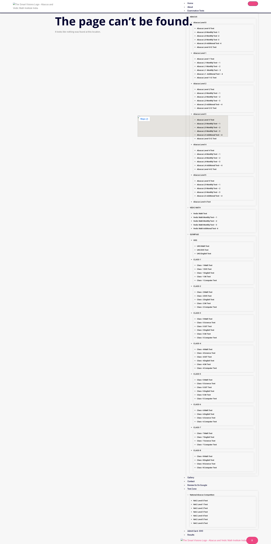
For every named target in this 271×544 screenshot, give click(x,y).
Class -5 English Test (205, 391)
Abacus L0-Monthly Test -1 (208, 32)
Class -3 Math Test (204, 319)
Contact (190, 481)
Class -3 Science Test (206, 323)
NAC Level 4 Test (200, 516)
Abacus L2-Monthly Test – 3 (208, 101)
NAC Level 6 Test (200, 523)
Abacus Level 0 (199, 22)
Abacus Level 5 (199, 175)
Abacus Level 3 (199, 114)
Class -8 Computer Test (207, 468)
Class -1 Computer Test (207, 280)
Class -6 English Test (205, 414)
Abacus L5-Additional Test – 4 (209, 196)
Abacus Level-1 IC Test (206, 78)
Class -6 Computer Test (207, 422)
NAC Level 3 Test (200, 512)
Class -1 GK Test (204, 277)
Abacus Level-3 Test (205, 120)
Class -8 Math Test (204, 456)
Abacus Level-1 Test (205, 59)
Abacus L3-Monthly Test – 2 (208, 127)
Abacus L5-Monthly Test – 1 (208, 185)
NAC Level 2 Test (200, 508)
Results (190, 535)
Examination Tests (195, 11)
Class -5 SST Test (204, 387)
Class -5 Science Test (206, 383)
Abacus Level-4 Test (205, 150)
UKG (195, 240)
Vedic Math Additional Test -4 (205, 228)
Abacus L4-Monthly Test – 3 (208, 162)
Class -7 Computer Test (207, 445)
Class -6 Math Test (204, 410)
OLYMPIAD (194, 234)
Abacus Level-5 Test (205, 181)
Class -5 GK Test (204, 395)
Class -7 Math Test (204, 433)
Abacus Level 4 (199, 144)
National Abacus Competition (202, 495)
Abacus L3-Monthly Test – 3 (208, 131)
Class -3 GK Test (204, 334)
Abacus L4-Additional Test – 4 (209, 165)
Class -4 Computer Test (207, 368)
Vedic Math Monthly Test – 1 (205, 217)
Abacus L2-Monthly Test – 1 (208, 93)
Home (190, 3)
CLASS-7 (197, 427)
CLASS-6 (197, 404)
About (190, 7)
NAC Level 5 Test (200, 519)
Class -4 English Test (205, 361)
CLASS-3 (197, 313)
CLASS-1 (197, 259)
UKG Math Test (203, 246)
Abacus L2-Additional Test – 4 (209, 104)
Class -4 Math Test (204, 349)
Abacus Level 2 (199, 84)
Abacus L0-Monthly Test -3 (208, 40)
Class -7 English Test (205, 437)
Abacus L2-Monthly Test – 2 (208, 97)
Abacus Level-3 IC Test (206, 139)
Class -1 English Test (205, 273)
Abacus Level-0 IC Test (206, 47)
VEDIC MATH (195, 208)
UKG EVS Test (202, 250)
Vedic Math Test (200, 213)
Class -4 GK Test (204, 364)
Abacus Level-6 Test (202, 202)
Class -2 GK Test (204, 303)
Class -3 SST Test (204, 326)
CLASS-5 (197, 374)
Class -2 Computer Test (207, 307)
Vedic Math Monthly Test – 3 (205, 225)
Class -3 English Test (205, 330)
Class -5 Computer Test (207, 399)
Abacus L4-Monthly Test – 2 (208, 158)
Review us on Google (197, 485)
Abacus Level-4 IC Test (206, 169)
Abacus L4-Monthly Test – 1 (208, 154)
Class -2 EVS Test (204, 296)
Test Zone (191, 489)
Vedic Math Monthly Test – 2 (205, 221)
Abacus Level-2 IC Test (206, 108)
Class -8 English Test (205, 460)
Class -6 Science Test (206, 418)
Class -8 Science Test (206, 464)
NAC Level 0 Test (200, 501)
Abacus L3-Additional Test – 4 (209, 135)
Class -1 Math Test (204, 265)
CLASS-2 (197, 286)
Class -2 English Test (205, 300)
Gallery (190, 477)
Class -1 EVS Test (204, 269)
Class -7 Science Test (206, 441)
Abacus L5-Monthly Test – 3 (208, 192)
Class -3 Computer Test (207, 338)
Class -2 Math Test (204, 292)
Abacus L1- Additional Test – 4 (210, 74)
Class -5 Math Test (204, 380)
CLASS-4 (197, 343)
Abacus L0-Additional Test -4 (209, 43)
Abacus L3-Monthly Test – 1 (208, 124)
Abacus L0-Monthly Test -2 (208, 36)
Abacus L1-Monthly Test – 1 (208, 63)
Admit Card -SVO (195, 531)
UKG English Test (204, 254)
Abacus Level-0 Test (205, 28)
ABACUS (193, 17)
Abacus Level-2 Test (205, 89)
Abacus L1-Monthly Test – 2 (208, 66)
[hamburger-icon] (253, 3)
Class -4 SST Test (204, 357)
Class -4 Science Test (206, 353)
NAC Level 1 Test (200, 504)
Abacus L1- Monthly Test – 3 (209, 70)
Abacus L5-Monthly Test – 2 (208, 188)
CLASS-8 (197, 450)
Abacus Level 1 (199, 53)
